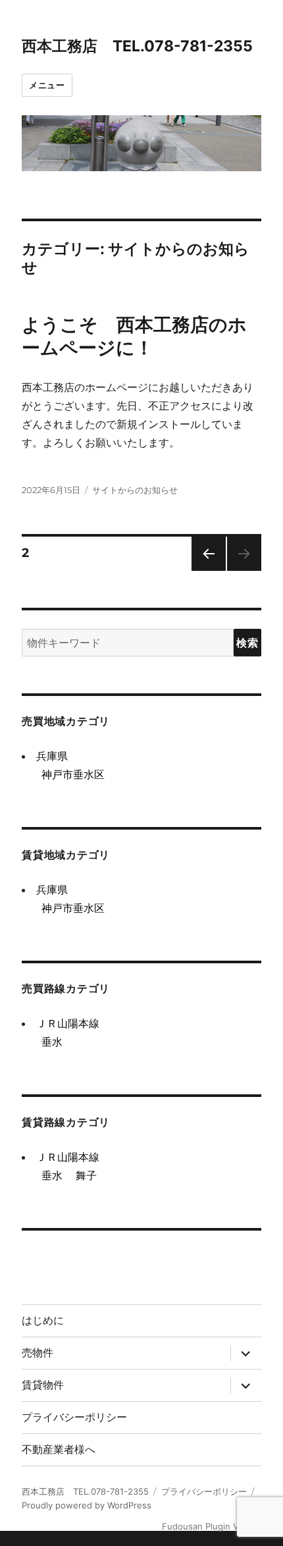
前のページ (204, 570)
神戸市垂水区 (73, 774)
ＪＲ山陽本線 (67, 1023)
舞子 (86, 1175)
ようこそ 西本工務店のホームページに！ (134, 336)
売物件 (37, 1352)
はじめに (43, 1320)
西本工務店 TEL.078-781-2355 (137, 46)
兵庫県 (52, 755)
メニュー (46, 85)
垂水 (52, 1041)
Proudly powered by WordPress (86, 1505)
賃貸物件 (43, 1385)
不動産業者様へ (58, 1449)
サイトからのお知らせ (135, 490)
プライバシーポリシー (74, 1417)
